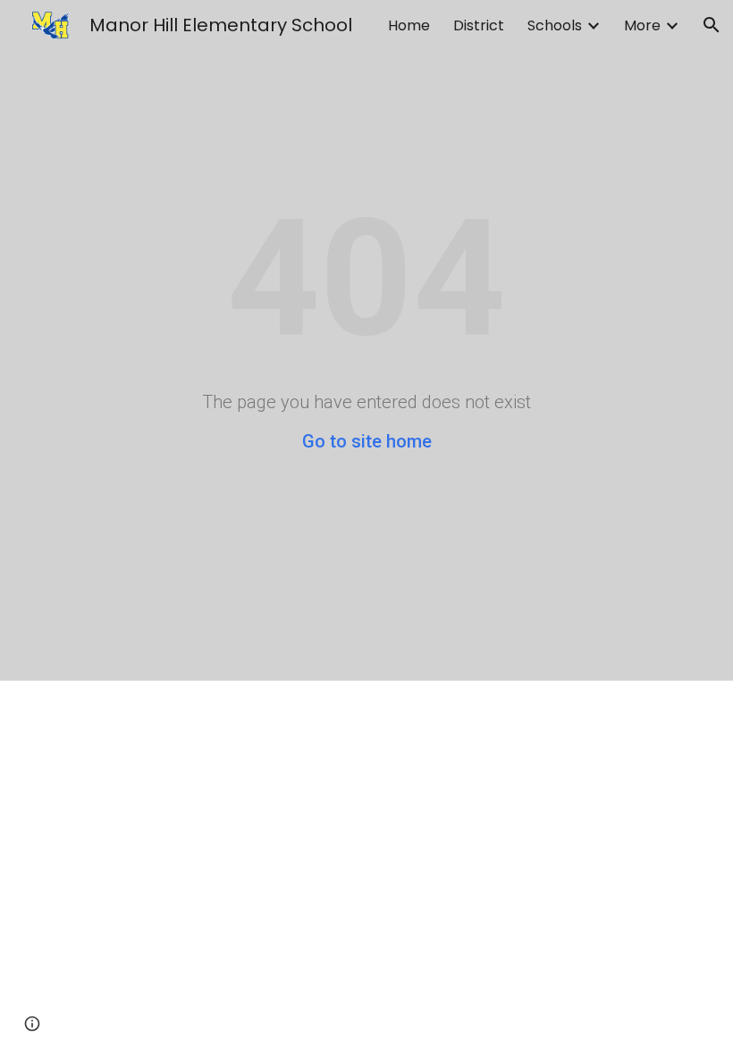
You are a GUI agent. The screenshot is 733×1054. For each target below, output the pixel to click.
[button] (711, 25)
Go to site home (367, 441)
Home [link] (409, 25)
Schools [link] (554, 25)
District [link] (478, 25)
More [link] (642, 25)
